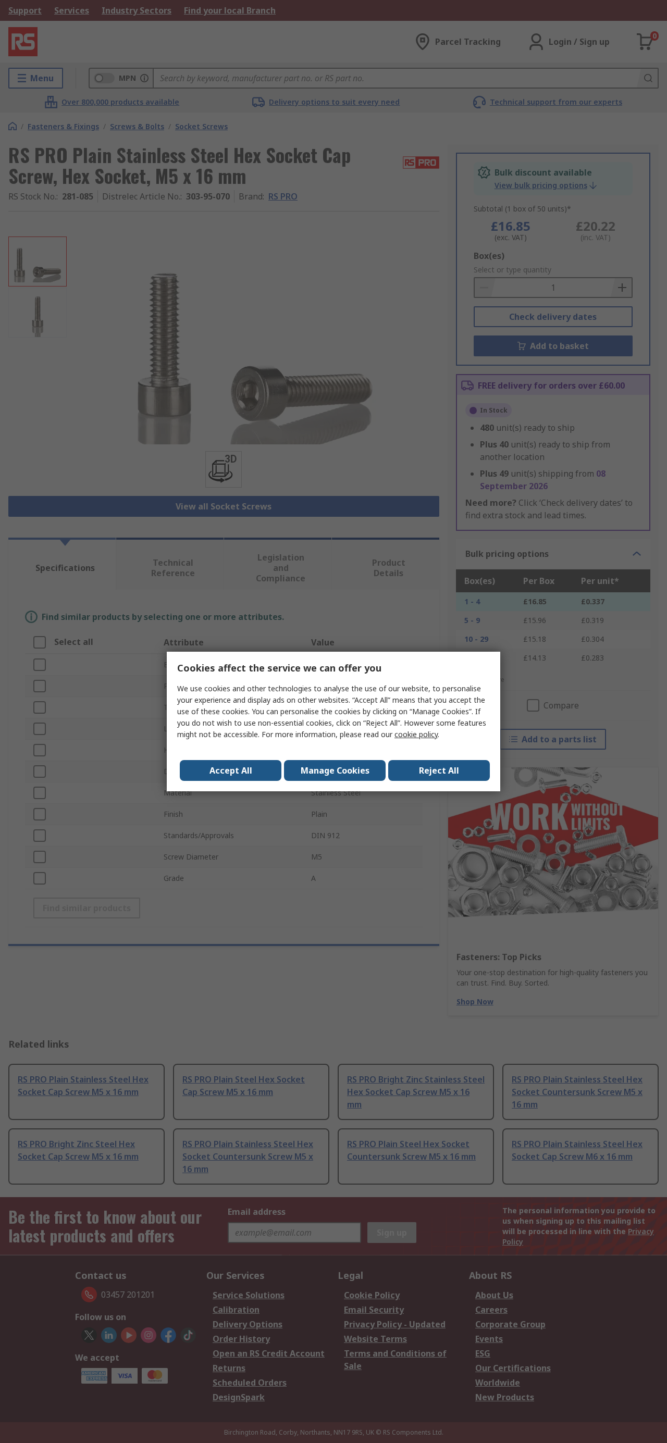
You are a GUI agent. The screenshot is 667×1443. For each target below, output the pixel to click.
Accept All (230, 770)
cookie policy (416, 734)
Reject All (439, 770)
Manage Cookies (335, 770)
